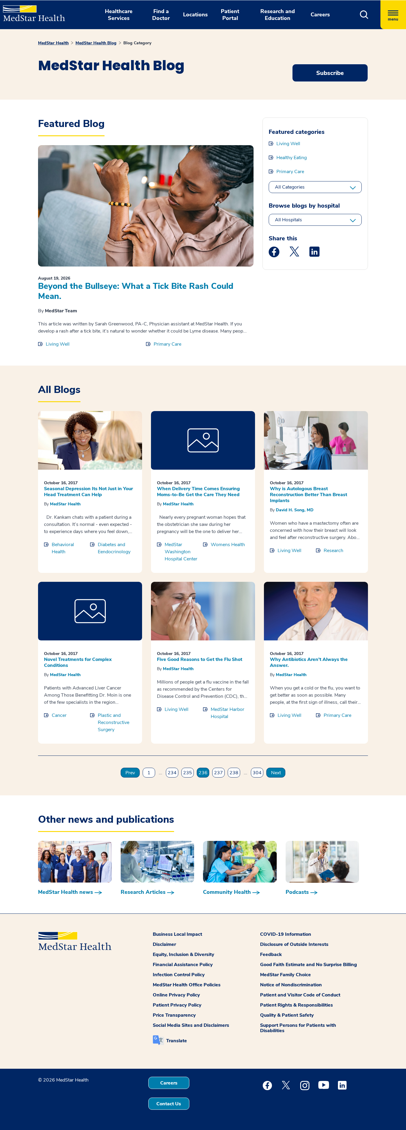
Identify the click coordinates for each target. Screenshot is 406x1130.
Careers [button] (320, 14)
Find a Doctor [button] (161, 15)
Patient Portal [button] (230, 15)
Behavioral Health (63, 548)
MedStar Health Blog (96, 43)
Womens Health (228, 544)
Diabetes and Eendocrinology (114, 548)
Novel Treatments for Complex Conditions (78, 662)
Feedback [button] (271, 954)
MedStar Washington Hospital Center (181, 551)
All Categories (290, 187)
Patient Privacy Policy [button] (177, 1005)
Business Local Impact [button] (177, 934)
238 (233, 772)
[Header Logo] (31, 10)
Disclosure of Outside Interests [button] (294, 944)
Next (276, 772)
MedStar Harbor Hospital (227, 713)
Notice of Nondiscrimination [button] (291, 985)
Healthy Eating (291, 158)
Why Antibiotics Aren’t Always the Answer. (309, 662)
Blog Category (137, 43)
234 (172, 772)
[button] (364, 14)
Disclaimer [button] (164, 944)
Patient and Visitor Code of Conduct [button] (300, 995)
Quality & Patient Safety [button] (287, 1015)
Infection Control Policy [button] (179, 974)
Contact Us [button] (168, 1104)
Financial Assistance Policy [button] (183, 964)
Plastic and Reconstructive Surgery (113, 722)
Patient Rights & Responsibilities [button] (296, 1005)
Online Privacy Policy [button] (176, 995)
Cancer (59, 715)
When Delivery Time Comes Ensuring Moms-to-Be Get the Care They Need (198, 492)
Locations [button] (195, 14)
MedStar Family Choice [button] (285, 974)
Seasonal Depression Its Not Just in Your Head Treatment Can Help (88, 492)
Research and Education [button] (277, 15)
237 (218, 772)
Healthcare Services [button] (119, 15)
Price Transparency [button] (174, 1015)
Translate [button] (176, 1040)
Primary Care (167, 344)
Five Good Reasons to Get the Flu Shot (199, 659)
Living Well (58, 344)
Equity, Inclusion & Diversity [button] (183, 954)
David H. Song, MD (295, 510)
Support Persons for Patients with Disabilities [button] (298, 1028)
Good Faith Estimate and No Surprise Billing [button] (308, 964)
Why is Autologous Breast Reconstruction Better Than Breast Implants (308, 495)
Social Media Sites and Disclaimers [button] (191, 1025)
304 (257, 772)
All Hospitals (288, 220)
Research (333, 550)
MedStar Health (53, 43)
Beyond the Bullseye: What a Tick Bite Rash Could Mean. (135, 291)
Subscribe (330, 73)
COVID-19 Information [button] (285, 934)
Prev (130, 772)
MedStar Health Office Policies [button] (187, 985)
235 (187, 772)
